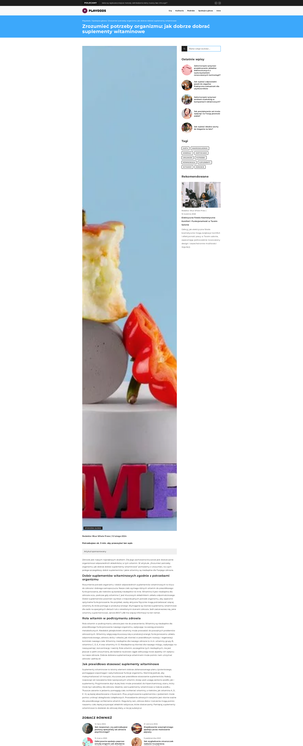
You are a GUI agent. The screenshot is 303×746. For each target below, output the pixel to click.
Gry (170, 11)
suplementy (204, 162)
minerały (187, 153)
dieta (185, 148)
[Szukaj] (184, 48)
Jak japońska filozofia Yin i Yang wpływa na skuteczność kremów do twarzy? (135, 3)
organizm (187, 158)
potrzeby (200, 158)
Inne (218, 11)
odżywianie (201, 153)
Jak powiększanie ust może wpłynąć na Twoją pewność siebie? (207, 113)
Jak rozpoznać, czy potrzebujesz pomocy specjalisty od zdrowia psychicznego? (111, 729)
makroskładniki (200, 148)
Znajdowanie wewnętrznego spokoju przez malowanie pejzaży (158, 729)
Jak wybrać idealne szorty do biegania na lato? (206, 128)
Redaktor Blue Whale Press (96, 536)
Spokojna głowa (205, 11)
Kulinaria (179, 11)
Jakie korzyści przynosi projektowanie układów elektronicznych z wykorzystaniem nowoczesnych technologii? (207, 70)
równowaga (189, 162)
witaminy (187, 167)
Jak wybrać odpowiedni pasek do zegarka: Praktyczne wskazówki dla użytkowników (206, 85)
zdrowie (200, 167)
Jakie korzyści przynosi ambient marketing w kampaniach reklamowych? (207, 99)
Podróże (191, 11)
